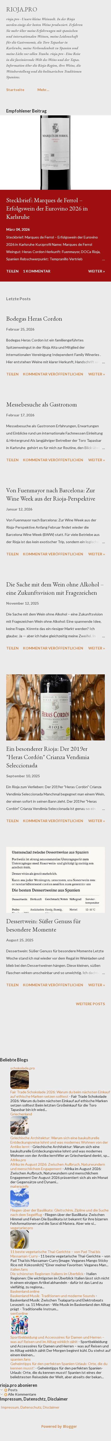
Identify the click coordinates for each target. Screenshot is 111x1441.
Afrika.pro (18, 1160)
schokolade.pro (22, 1068)
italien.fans (19, 1269)
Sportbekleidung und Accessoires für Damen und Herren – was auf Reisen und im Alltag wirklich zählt (57, 1339)
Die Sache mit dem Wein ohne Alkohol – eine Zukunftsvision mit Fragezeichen (55, 588)
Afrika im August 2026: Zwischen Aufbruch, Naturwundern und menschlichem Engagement (57, 1166)
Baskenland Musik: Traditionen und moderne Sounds (52, 1295)
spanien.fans (20, 1359)
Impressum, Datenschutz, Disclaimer (29, 1407)
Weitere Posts (90, 1004)
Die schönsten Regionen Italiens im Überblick (46, 1273)
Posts (12, 1390)
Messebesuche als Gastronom (41, 404)
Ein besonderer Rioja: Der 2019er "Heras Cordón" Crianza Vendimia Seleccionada (47, 757)
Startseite (15, 89)
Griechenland (21, 1114)
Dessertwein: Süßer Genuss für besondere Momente (43, 925)
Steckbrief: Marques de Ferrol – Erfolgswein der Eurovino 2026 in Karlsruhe (47, 208)
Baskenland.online (24, 1291)
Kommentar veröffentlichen (53, 374)
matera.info (19, 1186)
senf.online (19, 1313)
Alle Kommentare (21, 1394)
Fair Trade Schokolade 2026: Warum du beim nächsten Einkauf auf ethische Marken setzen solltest (60, 1094)
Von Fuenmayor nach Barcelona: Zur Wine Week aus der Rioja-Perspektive (50, 494)
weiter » (96, 271)
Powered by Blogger (58, 1426)
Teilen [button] (12, 271)
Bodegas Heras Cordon (34, 318)
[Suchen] (89, 9)
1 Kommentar (36, 271)
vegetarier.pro (21, 1228)
